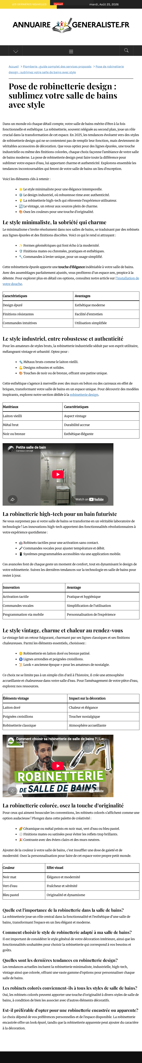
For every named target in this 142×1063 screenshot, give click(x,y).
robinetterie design (84, 395)
